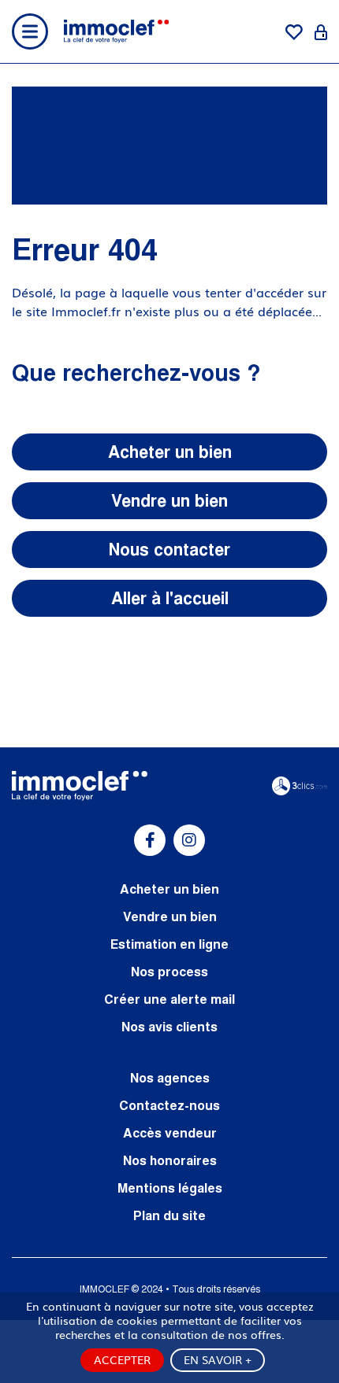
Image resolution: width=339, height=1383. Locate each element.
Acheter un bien (170, 452)
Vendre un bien (169, 500)
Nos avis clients (169, 1026)
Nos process (169, 971)
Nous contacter (169, 549)
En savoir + (217, 1359)
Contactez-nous (169, 1105)
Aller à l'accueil (170, 598)
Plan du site (169, 1215)
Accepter (122, 1359)
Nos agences (170, 1077)
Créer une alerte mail (169, 999)
